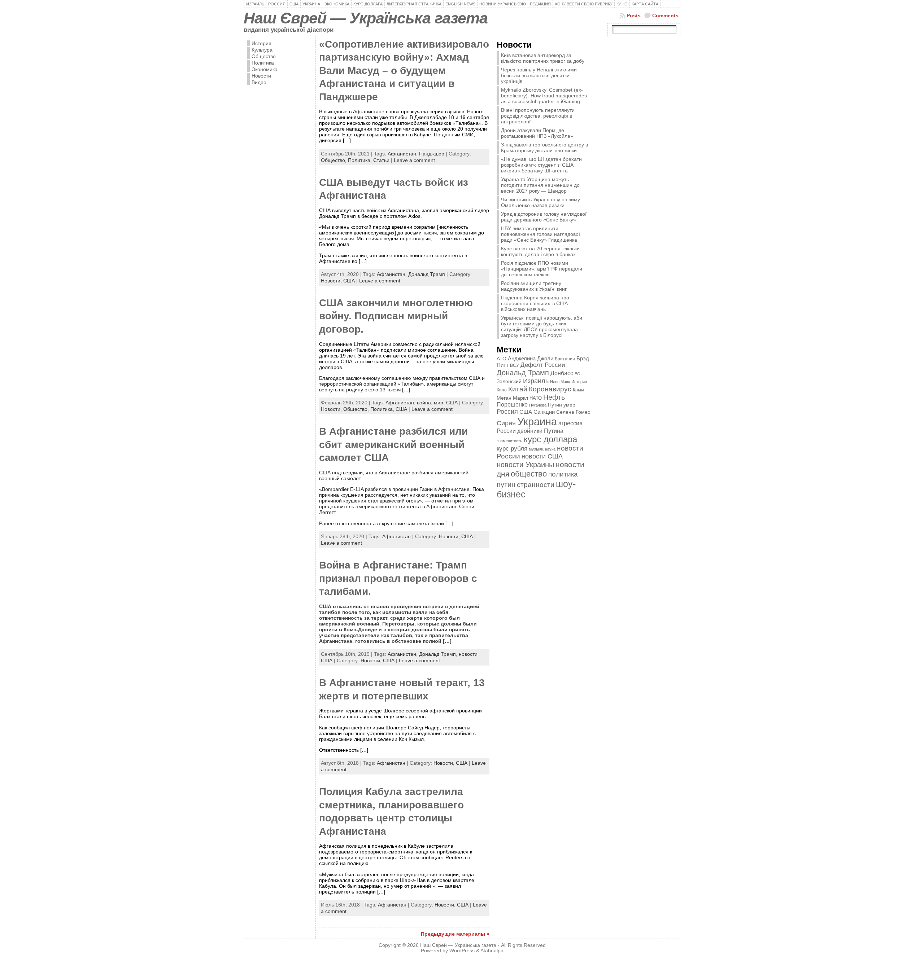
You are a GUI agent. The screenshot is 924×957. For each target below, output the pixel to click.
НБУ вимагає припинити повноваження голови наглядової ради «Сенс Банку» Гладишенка (540, 234)
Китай (517, 389)
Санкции (544, 412)
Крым (578, 389)
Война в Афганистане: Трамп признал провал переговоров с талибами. (398, 578)
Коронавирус (550, 389)
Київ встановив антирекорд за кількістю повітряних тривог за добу (542, 58)
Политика (263, 63)
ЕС (577, 374)
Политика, (360, 160)
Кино (502, 389)
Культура (262, 50)
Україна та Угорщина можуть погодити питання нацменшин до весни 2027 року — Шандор (540, 185)
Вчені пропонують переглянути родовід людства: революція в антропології (538, 115)
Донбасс (561, 373)
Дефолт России (542, 364)
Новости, (332, 281)
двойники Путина (540, 431)
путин (506, 484)
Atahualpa (492, 950)
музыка (536, 449)
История (261, 43)
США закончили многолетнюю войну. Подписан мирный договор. (396, 316)
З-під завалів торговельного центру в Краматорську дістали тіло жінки (544, 147)
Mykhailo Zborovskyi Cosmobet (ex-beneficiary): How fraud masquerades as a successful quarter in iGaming (544, 95)
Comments (665, 15)
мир (438, 402)
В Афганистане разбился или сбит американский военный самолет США (393, 444)
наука (550, 449)
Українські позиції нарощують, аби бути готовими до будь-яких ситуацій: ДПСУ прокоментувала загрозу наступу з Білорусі (541, 326)
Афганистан (402, 154)
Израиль (536, 381)
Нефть (554, 397)
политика (563, 474)
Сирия (506, 423)
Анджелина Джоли (530, 358)
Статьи (381, 160)
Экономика (265, 69)
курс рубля (512, 448)
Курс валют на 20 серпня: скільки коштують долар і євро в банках (540, 251)
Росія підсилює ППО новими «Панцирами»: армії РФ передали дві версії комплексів (541, 268)
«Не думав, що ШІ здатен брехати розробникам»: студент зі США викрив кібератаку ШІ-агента (541, 165)
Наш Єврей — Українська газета (366, 18)
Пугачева (537, 405)
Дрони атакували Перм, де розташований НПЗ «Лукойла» (537, 133)
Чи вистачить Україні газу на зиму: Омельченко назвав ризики (541, 202)
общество (529, 473)
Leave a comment (414, 160)
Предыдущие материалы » (455, 934)
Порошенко (512, 404)
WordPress (462, 950)
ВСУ (514, 365)
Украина (537, 421)
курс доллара (550, 439)
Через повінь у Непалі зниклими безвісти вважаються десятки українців (539, 75)
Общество (264, 56)
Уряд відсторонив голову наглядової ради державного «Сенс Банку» (544, 217)
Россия (507, 411)
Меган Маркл (512, 398)
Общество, (334, 160)
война (424, 402)
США (349, 281)
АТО (501, 358)
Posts (634, 15)
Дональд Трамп (426, 274)
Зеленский (509, 381)
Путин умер (561, 405)
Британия (565, 358)
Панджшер (431, 154)
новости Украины (525, 465)
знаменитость (509, 441)
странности (535, 484)
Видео (259, 82)
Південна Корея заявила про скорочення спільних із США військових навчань (535, 303)
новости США (542, 456)
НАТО (535, 398)
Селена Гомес (573, 412)
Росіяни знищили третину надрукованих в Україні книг (534, 286)
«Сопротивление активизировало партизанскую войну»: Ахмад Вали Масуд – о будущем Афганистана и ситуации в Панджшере (404, 70)
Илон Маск (560, 381)
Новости (261, 76)
